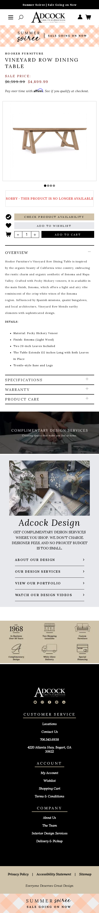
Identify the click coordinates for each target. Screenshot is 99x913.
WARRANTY (17, 389)
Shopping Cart (49, 788)
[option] (49, 140)
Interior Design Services (49, 833)
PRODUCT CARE (22, 399)
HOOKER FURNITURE (24, 53)
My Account (49, 773)
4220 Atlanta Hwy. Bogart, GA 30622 (49, 749)
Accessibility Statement (54, 874)
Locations (49, 724)
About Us (49, 818)
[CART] (88, 17)
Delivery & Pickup (49, 841)
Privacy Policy (18, 874)
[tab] (49, 310)
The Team (49, 825)
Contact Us (49, 732)
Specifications (24, 380)
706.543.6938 (49, 739)
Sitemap (85, 874)
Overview (16, 252)
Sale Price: (18, 76)
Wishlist (50, 781)
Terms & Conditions (49, 796)
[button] (45, 186)
